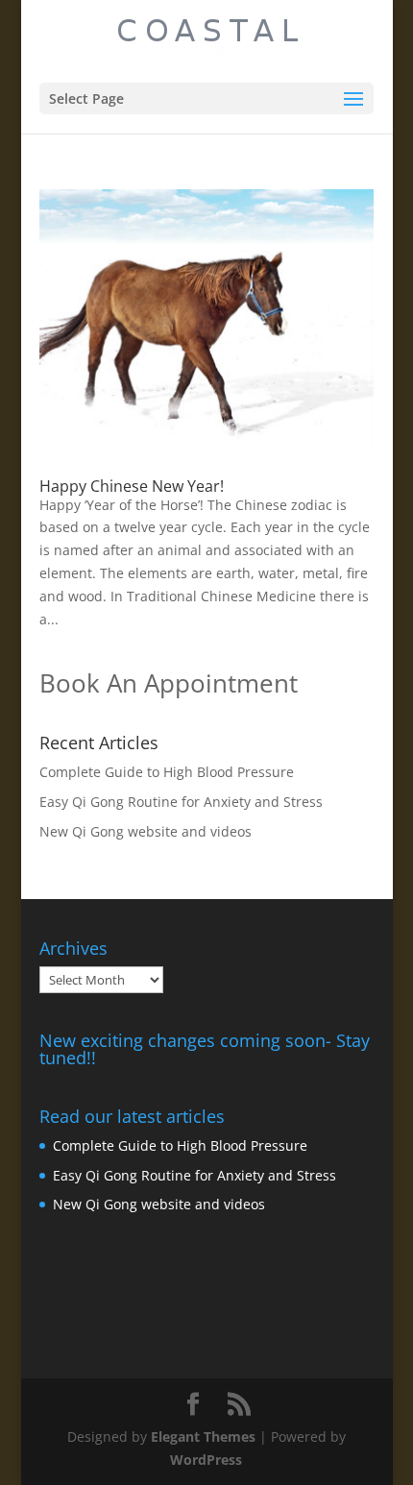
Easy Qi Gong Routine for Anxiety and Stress (181, 801)
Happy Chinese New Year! (131, 486)
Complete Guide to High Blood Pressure (166, 772)
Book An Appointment (168, 683)
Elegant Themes (203, 1436)
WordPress (206, 1459)
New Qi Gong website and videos (145, 831)
